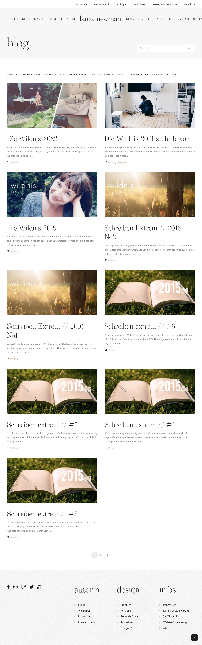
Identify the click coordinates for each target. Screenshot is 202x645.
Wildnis (122, 74)
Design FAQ (81, 4)
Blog (172, 18)
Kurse (71, 18)
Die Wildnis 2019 (32, 228)
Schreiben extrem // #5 (42, 425)
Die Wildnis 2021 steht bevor (147, 139)
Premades (36, 18)
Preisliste (55, 18)
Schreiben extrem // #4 (140, 425)
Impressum (169, 605)
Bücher (143, 18)
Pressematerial (101, 4)
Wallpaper (121, 4)
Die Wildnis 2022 (32, 139)
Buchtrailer (84, 616)
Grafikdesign (77, 74)
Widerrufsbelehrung (175, 622)
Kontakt (188, 4)
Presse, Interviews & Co (165, 4)
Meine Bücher (32, 74)
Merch (184, 18)
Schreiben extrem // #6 (140, 326)
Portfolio (17, 18)
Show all (13, 74)
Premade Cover (130, 616)
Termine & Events (102, 74)
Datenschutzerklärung (176, 610)
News (130, 18)
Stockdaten (140, 4)
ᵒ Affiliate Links (172, 616)
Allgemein (172, 74)
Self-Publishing (55, 74)
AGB (165, 628)
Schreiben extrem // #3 (42, 514)
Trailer (159, 18)
